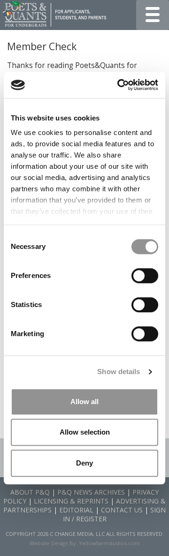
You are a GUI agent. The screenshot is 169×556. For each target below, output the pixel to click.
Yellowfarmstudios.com (109, 543)
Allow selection (85, 432)
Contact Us (122, 509)
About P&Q (30, 492)
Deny (84, 463)
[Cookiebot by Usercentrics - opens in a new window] (119, 85)
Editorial (76, 509)
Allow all (84, 402)
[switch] (144, 275)
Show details (118, 372)
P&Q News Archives (91, 492)
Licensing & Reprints (71, 500)
